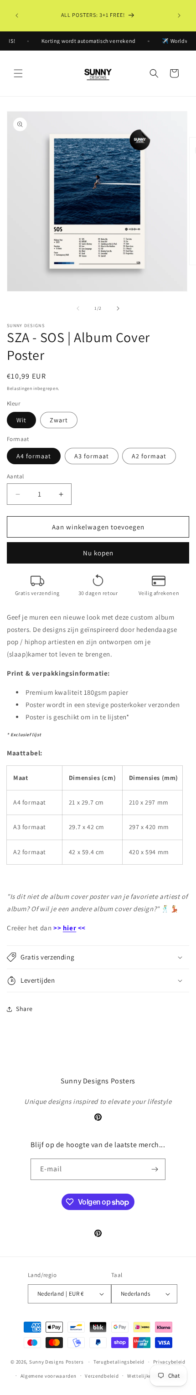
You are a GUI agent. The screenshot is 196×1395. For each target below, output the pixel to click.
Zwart (59, 420)
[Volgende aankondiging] (179, 15)
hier (69, 927)
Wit (21, 420)
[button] (18, 73)
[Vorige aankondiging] (17, 15)
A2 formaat (149, 456)
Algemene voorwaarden (49, 1376)
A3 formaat (91, 456)
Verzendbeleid (102, 1376)
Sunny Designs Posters (56, 1362)
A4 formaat (33, 456)
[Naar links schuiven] (78, 308)
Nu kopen (98, 553)
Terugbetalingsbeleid (118, 1362)
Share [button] (24, 1009)
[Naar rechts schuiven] (118, 308)
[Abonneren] (155, 1169)
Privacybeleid (169, 1362)
